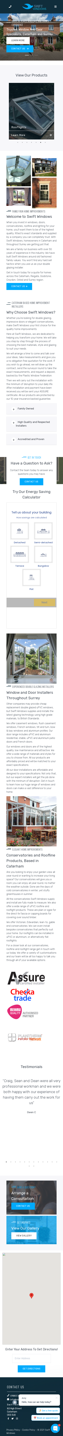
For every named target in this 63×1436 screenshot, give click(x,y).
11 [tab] (52, 1161)
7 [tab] (45, 142)
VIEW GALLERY (24, 1235)
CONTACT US (18, 48)
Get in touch (47, 780)
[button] (31, 1296)
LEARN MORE (18, 40)
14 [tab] (33, 1166)
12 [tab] (56, 1161)
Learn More (18, 135)
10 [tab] (47, 1161)
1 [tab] (26, 55)
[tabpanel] (31, 37)
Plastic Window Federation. (37, 375)
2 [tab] (31, 55)
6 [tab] (40, 142)
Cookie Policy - (29, 1430)
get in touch (43, 949)
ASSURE (44, 391)
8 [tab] (38, 1161)
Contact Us (18, 286)
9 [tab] (42, 1161)
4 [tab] (31, 142)
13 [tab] (29, 1166)
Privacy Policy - (14, 1430)
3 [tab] (36, 55)
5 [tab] (36, 142)
